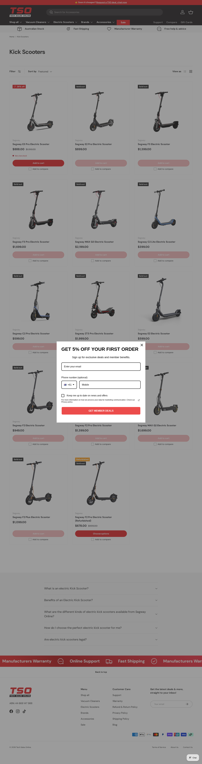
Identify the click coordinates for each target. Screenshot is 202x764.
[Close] (141, 345)
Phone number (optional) (74, 377)
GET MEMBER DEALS (101, 411)
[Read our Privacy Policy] (139, 400)
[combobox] (69, 385)
